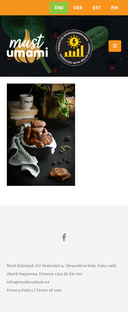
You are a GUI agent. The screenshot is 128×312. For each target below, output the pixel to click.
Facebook (64, 237)
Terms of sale (49, 290)
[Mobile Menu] (115, 46)
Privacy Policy (20, 290)
